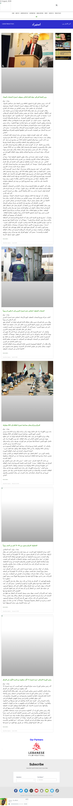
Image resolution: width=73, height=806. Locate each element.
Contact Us (51, 13)
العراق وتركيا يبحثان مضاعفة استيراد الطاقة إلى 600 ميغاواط (21, 425)
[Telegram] (52, 790)
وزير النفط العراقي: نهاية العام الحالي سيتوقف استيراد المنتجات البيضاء (24, 97)
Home (13, 13)
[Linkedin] (26, 790)
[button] (56, 5)
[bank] (63, 59)
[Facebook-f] (16, 790)
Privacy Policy (58, 13)
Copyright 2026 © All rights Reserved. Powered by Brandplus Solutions (36, 795)
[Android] (47, 790)
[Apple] (41, 790)
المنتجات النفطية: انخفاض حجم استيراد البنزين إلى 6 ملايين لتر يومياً (23, 311)
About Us (17, 13)
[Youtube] (36, 790)
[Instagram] (31, 790)
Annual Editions (40, 13)
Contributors (32, 13)
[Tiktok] (57, 790)
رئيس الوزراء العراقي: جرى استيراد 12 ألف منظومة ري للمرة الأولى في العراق (27, 680)
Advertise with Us (24, 13)
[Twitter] (21, 790)
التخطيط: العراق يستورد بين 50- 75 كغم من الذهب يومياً (20, 545)
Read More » (5, 238)
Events (46, 13)
